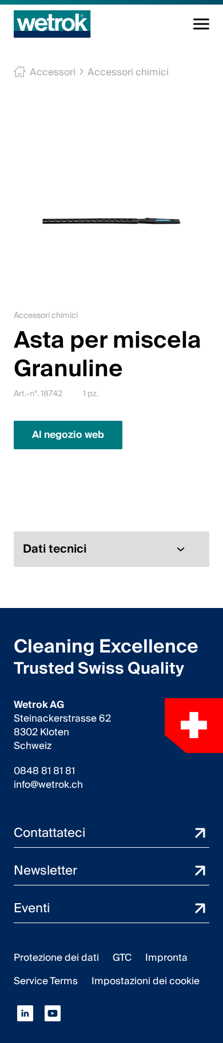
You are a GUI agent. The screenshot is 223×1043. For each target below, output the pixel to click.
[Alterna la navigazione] (201, 24)
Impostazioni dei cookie (145, 981)
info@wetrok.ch (48, 785)
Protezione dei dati (56, 957)
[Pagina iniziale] (52, 24)
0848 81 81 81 (44, 771)
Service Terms (46, 981)
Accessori (52, 72)
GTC (122, 957)
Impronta (166, 957)
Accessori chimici (128, 72)
